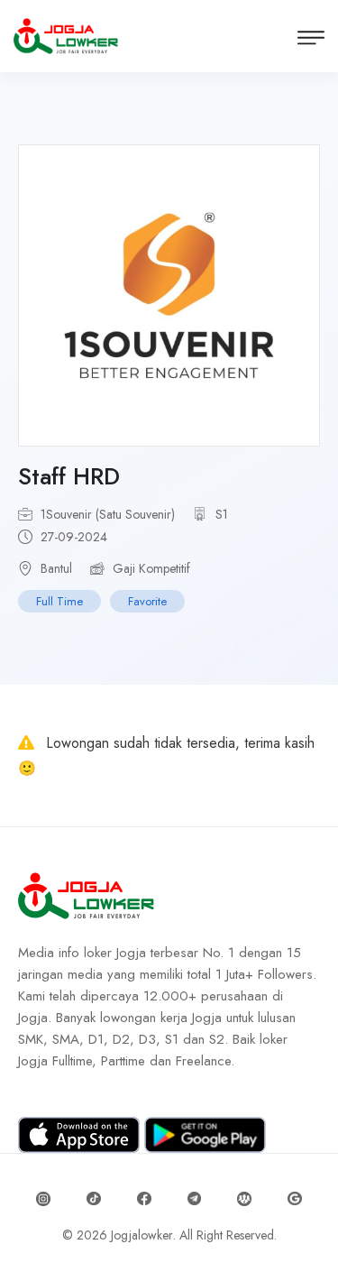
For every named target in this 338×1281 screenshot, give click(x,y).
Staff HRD (69, 476)
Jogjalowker (142, 1235)
